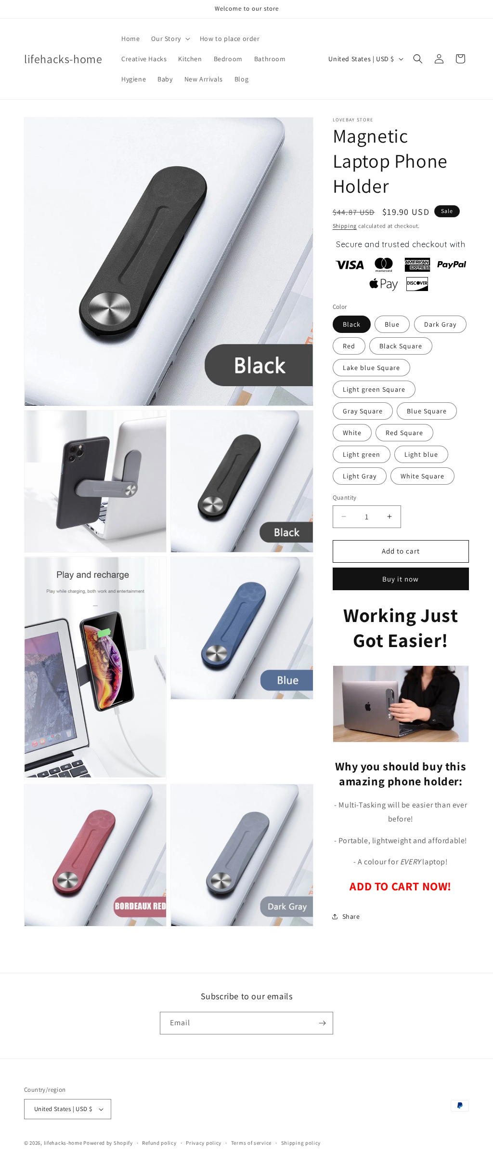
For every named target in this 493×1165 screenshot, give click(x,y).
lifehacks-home (63, 1142)
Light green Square (374, 389)
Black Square (400, 346)
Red (349, 346)
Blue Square (427, 411)
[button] (169, 38)
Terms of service (251, 1142)
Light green (361, 454)
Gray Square (363, 411)
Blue (392, 324)
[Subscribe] (322, 1023)
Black (352, 324)
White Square (422, 476)
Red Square (404, 432)
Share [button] (351, 916)
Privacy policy (203, 1142)
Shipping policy (301, 1142)
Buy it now (400, 578)
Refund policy (159, 1142)
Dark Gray (440, 324)
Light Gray (359, 476)
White (352, 432)
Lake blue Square (371, 367)
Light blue (421, 454)
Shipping (345, 225)
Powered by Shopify (108, 1142)
